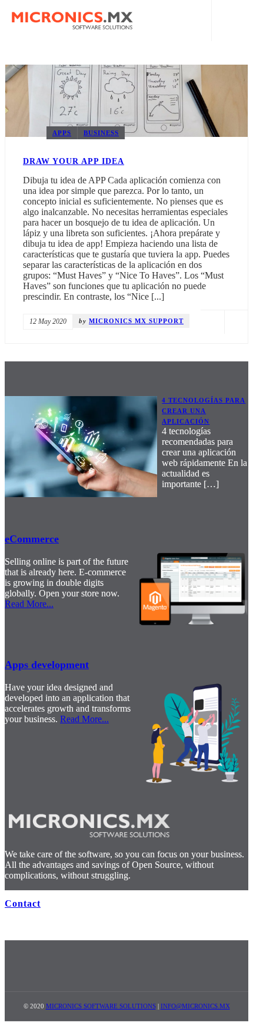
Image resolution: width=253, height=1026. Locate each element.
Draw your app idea (73, 161)
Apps (61, 132)
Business (101, 132)
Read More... (29, 604)
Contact (23, 903)
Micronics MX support (136, 320)
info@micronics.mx (195, 1006)
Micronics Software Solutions (101, 1006)
